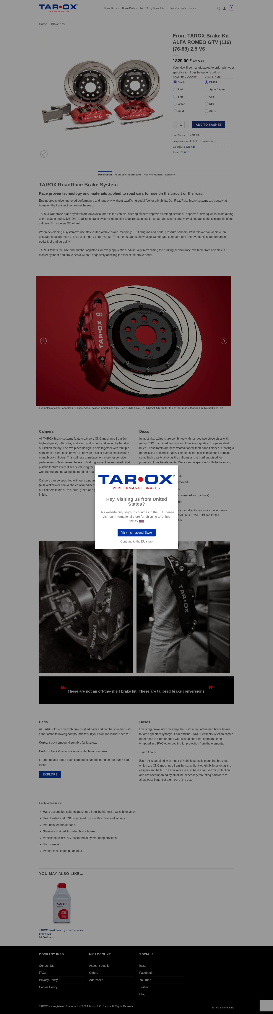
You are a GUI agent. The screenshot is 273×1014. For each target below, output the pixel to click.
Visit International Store (136, 532)
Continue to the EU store (136, 541)
